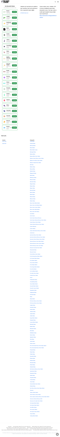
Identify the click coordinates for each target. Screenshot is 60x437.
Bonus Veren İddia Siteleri (35, 209)
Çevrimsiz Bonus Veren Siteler (35, 234)
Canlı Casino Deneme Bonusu (35, 217)
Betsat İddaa (32, 194)
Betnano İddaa (32, 179)
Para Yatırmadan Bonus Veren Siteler (37, 347)
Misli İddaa (32, 330)
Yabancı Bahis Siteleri (34, 392)
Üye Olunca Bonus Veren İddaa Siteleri (37, 388)
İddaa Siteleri (32, 298)
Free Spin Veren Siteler (34, 273)
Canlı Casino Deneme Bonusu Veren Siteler (38, 220)
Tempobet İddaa (33, 377)
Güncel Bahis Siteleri (34, 283)
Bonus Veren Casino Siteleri (35, 207)
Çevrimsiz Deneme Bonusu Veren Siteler (37, 237)
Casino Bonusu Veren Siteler (35, 222)
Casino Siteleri (32, 228)
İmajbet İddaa (32, 305)
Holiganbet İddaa (33, 292)
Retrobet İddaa (33, 362)
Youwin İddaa (32, 413)
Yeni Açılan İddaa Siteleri (34, 405)
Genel (31, 277)
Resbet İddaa (32, 358)
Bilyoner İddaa (32, 198)
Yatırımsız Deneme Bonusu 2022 (36, 398)
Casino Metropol (33, 226)
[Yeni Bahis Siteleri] (5, 1)
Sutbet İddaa (32, 375)
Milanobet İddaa (33, 328)
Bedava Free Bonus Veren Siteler (36, 160)
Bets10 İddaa (32, 192)
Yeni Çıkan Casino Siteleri (35, 411)
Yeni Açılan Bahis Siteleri (34, 403)
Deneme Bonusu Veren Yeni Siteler (36, 245)
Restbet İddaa (32, 360)
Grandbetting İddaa (33, 281)
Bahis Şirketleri (33, 145)
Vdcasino (31, 390)
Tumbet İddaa (32, 379)
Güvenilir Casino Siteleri (34, 288)
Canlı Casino (32, 215)
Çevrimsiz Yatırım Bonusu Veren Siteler (37, 239)
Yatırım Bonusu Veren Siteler (35, 394)
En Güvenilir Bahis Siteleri (35, 258)
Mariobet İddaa (33, 324)
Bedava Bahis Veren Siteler (35, 156)
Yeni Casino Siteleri (33, 409)
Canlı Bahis (32, 213)
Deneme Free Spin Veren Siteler (36, 247)
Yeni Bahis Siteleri (33, 407)
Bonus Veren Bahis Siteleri (35, 203)
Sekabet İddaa (32, 366)
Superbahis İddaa (33, 371)
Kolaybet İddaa (33, 320)
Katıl (15, 11)
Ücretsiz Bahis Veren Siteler (35, 383)
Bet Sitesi (31, 164)
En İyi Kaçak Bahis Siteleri (35, 266)
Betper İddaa (32, 188)
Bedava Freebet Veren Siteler (35, 162)
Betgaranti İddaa (33, 173)
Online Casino (32, 343)
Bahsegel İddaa (33, 151)
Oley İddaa (32, 339)
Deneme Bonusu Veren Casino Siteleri (37, 243)
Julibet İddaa (32, 315)
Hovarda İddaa (33, 294)
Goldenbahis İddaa (33, 279)
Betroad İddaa (32, 190)
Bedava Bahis (32, 154)
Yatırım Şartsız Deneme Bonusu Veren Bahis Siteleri (39, 396)
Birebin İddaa (32, 200)
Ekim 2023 (4, 141)
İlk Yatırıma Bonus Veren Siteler (36, 303)
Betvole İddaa (32, 196)
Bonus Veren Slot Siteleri (34, 211)
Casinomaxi (32, 232)
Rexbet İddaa (32, 364)
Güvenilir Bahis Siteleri (34, 286)
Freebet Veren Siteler (34, 275)
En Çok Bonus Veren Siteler (35, 254)
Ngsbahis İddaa (33, 337)
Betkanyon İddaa (33, 177)
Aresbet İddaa (32, 143)
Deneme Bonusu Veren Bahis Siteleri (37, 241)
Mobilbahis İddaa (33, 332)
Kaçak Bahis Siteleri (33, 317)
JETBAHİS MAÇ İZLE (24, 12)
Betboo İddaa (32, 166)
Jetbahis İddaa (32, 311)
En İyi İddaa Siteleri (33, 264)
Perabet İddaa (32, 349)
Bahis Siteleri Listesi (33, 149)
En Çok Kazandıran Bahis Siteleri (36, 256)
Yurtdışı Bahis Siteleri (34, 415)
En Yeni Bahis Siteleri (34, 271)
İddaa (31, 296)
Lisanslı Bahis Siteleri (34, 322)
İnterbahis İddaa (33, 307)
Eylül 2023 (4, 143)
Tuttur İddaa (32, 381)
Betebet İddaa (32, 171)
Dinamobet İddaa (33, 249)
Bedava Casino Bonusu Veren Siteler (37, 158)
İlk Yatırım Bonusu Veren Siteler (36, 300)
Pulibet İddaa (32, 354)
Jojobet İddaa (32, 313)
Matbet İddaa (32, 326)
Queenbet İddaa (33, 356)
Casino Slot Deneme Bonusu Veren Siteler (38, 230)
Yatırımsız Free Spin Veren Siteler (36, 400)
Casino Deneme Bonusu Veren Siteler (37, 224)
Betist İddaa (32, 175)
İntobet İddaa (32, 309)
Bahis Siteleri (32, 147)
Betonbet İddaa (33, 181)
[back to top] (57, 434)
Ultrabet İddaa (32, 386)
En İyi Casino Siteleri (34, 262)
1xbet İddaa (32, 141)
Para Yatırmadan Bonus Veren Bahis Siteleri (38, 345)
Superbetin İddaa (33, 373)
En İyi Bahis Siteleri (33, 260)
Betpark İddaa (32, 183)
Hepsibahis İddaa (33, 290)
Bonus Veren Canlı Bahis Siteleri (36, 205)
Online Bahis (32, 341)
